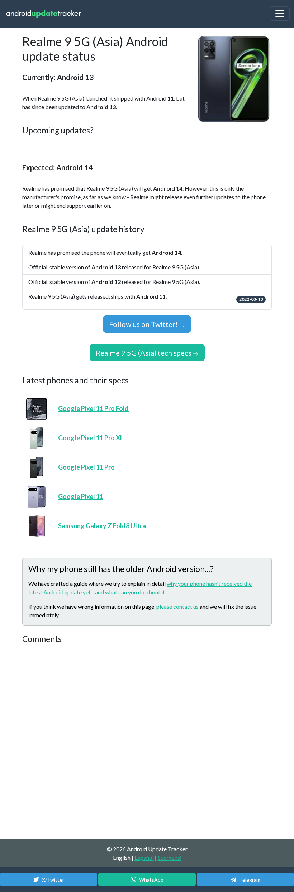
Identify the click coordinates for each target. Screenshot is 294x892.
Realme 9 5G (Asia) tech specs (144, 352)
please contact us (177, 606)
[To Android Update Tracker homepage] (43, 14)
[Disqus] (147, 741)
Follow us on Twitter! (144, 324)
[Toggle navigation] (280, 13)
